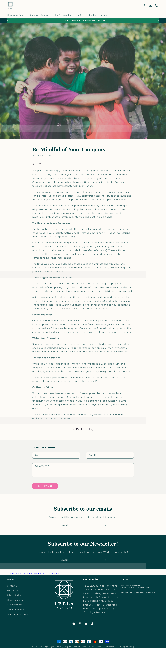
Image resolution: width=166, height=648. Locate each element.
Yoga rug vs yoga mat (18, 614)
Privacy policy (95, 647)
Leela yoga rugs (46, 647)
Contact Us (13, 586)
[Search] (144, 5)
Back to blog (84, 429)
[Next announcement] (158, 20)
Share (38, 163)
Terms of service (15, 609)
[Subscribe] (105, 525)
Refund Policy (14, 604)
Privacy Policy (14, 595)
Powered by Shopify (62, 647)
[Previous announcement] (7, 20)
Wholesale (12, 590)
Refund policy (80, 647)
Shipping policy (15, 600)
